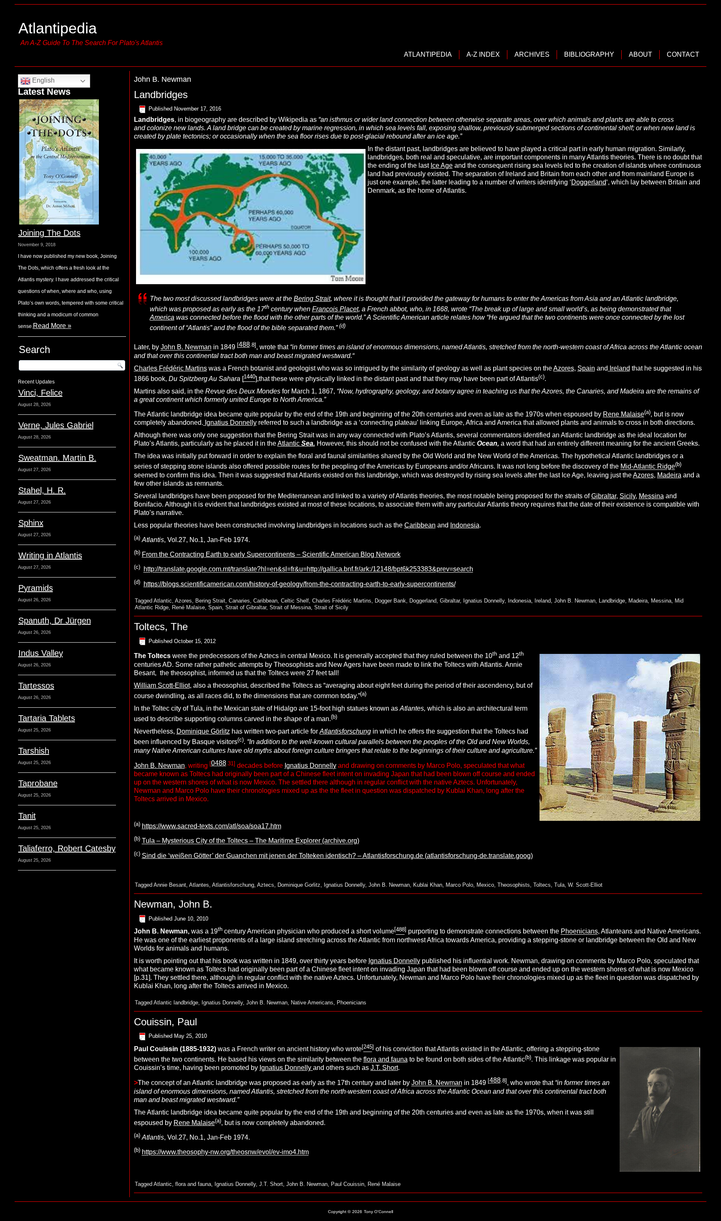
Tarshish (33, 750)
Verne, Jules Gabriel (55, 425)
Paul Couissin (347, 1184)
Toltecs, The (161, 626)
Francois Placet (335, 309)
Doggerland (588, 182)
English (42, 80)
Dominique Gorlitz (298, 885)
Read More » (52, 325)
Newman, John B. (173, 904)
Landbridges (161, 94)
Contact (683, 54)
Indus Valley (40, 653)
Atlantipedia (57, 28)
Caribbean (420, 525)
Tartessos (36, 685)
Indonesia (464, 525)
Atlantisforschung (233, 885)
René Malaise (188, 607)
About (640, 54)
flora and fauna (385, 1059)
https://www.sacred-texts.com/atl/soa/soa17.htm (211, 826)
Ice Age (442, 165)
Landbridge (612, 601)
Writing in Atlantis (50, 555)
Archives (532, 54)
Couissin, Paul (165, 1021)
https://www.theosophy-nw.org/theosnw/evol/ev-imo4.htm (225, 1152)
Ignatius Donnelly (230, 422)
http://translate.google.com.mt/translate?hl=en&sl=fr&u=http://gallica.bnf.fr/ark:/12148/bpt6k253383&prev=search (308, 569)
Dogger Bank (390, 601)
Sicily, (628, 496)
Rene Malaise (623, 414)
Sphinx (30, 522)
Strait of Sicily (331, 607)
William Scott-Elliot (162, 685)
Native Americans (312, 1002)
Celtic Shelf (295, 601)
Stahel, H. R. (42, 490)
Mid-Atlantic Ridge (647, 466)
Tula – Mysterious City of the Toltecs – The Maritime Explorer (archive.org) (250, 841)
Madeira (669, 475)
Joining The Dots (49, 232)
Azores (563, 368)
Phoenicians (579, 931)
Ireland (619, 368)
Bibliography (589, 54)
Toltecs (542, 885)
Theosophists (513, 885)
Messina (651, 496)
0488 (218, 763)
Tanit (27, 815)
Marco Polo (459, 885)
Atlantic (296, 443)
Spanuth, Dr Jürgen (54, 620)
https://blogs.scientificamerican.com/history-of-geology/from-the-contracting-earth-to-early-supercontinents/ (300, 584)
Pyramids (35, 588)
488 (244, 344)
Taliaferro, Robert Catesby (67, 848)
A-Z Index (483, 54)
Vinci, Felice (40, 392)
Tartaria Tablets (46, 718)
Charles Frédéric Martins (170, 368)
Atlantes (199, 885)
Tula (559, 885)
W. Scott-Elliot (585, 885)
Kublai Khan (427, 885)
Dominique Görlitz (203, 731)
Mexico (485, 885)
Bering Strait (312, 298)
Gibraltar (603, 496)
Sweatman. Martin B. (57, 457)
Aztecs (265, 885)
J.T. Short (384, 1067)
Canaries (239, 601)
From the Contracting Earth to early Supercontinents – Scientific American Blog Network (271, 554)
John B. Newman (186, 347)
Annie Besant (170, 885)
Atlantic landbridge (176, 1002)
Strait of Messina (290, 607)
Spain (586, 368)
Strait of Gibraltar (245, 607)
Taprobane (38, 783)
